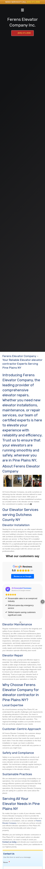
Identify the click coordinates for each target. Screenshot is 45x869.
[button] (2, 602)
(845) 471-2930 (33, 2)
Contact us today (9, 842)
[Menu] (22, 10)
